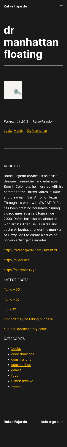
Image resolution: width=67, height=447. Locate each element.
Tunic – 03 (12, 289)
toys (14, 375)
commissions (21, 359)
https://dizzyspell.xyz (20, 270)
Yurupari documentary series (25, 329)
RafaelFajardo (15, 6)
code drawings (22, 354)
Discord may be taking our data (28, 319)
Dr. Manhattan (37, 130)
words (18, 130)
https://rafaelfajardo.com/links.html (30, 250)
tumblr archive (22, 381)
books (8, 130)
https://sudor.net (16, 260)
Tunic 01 (10, 309)
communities (21, 365)
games (16, 370)
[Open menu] (61, 6)
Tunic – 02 (12, 299)
